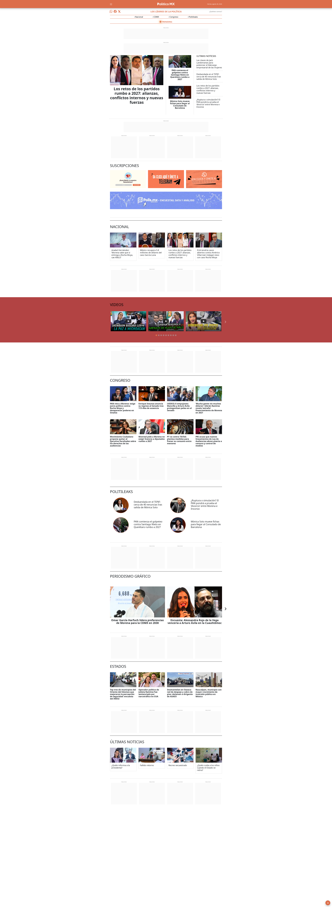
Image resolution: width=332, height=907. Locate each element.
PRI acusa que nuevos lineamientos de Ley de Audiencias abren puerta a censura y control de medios (209, 441)
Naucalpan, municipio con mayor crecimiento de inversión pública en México (209, 693)
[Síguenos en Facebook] (115, 11)
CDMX (156, 17)
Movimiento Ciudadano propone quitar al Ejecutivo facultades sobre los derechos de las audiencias (123, 441)
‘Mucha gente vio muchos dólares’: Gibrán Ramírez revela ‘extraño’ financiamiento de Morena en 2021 (209, 408)
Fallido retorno (147, 765)
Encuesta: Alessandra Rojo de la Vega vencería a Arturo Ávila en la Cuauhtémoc (195, 621)
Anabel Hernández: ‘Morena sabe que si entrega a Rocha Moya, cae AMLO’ (122, 254)
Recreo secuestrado (178, 765)
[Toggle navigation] (111, 4)
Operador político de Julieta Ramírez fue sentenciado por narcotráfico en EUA (149, 693)
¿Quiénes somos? (215, 11)
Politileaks (193, 17)
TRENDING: (167, 22)
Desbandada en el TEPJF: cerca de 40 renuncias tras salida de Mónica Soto (208, 76)
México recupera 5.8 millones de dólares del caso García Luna (151, 252)
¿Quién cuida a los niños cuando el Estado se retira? (208, 768)
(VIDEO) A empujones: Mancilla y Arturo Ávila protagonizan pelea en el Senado (179, 407)
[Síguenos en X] (119, 11)
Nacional (139, 17)
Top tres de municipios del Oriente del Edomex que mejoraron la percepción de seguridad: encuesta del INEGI (123, 694)
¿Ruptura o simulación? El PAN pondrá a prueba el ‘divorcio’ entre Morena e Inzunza (208, 103)
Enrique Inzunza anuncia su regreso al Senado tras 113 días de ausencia (151, 406)
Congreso (174, 17)
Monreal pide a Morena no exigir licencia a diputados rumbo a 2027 (152, 439)
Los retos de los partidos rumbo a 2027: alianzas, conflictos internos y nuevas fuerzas (136, 95)
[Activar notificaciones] (327, 902)
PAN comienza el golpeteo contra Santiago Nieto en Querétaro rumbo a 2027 (179, 75)
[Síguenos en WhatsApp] (111, 11)
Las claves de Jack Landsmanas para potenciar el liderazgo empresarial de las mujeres (209, 64)
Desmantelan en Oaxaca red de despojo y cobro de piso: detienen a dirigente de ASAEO (180, 693)
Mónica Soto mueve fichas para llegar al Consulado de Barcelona (180, 104)
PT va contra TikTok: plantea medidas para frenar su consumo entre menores (179, 440)
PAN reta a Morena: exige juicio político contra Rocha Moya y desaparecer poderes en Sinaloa (122, 408)
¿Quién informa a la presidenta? (120, 766)
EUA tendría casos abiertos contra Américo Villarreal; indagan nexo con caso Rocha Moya (208, 254)
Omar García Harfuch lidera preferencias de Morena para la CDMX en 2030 (137, 621)
